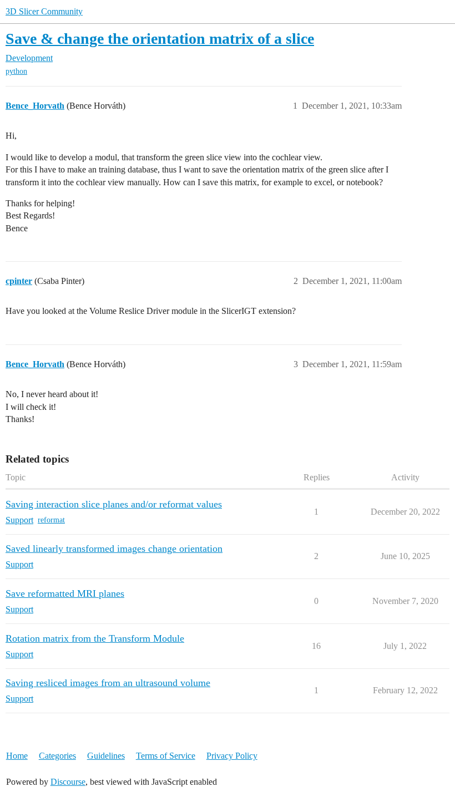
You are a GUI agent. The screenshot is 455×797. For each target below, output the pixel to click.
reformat (51, 520)
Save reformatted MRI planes (65, 593)
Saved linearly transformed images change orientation (114, 548)
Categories (57, 755)
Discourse (67, 781)
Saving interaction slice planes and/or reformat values (114, 504)
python (16, 71)
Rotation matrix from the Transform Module (95, 638)
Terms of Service (165, 755)
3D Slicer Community (44, 11)
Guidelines (106, 755)
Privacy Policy (231, 755)
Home (17, 755)
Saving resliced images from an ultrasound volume (108, 682)
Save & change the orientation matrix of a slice (160, 38)
